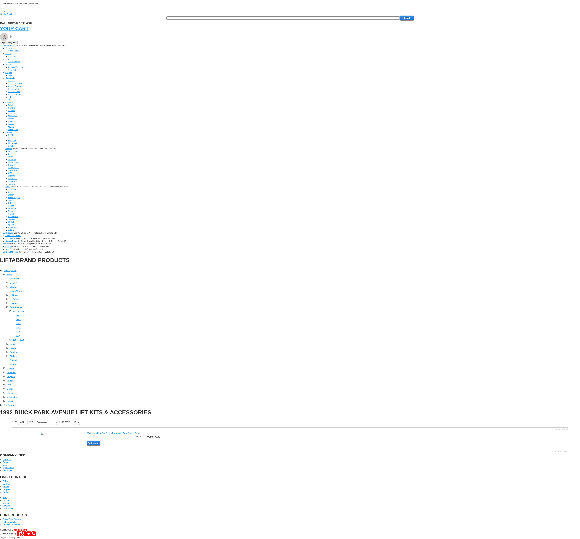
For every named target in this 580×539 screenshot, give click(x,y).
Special (11, 225)
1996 (18, 336)
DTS (10, 138)
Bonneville (12, 151)
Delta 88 (11, 81)
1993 (18, 323)
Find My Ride (8, 45)
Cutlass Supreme (15, 83)
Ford (7, 59)
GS (9, 203)
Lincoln (8, 54)
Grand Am (12, 160)
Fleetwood (12, 143)
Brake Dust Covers (13, 236)
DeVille (11, 135)
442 (9, 97)
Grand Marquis (14, 51)
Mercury (8, 48)
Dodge (8, 64)
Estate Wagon (14, 198)
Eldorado (12, 141)
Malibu (11, 127)
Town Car (12, 56)
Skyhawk (12, 219)
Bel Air (10, 105)
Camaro (11, 108)
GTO (10, 173)
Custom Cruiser (14, 94)
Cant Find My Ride (10, 252)
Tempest (11, 181)
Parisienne (12, 179)
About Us (7, 459)
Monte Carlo (13, 130)
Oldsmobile (10, 78)
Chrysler (8, 73)
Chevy (6, 486)
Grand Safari (13, 168)
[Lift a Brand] (6, 14)
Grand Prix (12, 165)
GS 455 (11, 206)
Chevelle (12, 113)
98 (9, 100)
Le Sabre (12, 208)
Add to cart (93, 443)
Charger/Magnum (15, 67)
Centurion (12, 189)
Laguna (11, 121)
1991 (18, 315)
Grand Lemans (14, 162)
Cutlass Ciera (13, 89)
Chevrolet (9, 102)
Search (407, 18)
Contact (8, 246)
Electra (11, 195)
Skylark (11, 222)
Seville (11, 146)
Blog (7, 249)
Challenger (12, 70)
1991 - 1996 (18, 311)
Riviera (11, 214)
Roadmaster (13, 217)
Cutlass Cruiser (14, 86)
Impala (11, 119)
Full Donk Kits (11, 238)
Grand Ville (12, 170)
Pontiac (8, 149)
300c (10, 75)
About (5, 244)
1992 (18, 319)
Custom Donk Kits (12, 241)
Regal (10, 211)
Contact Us (8, 462)
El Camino (12, 116)
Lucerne (14, 303)
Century (11, 192)
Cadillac (8, 132)
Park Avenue (13, 227)
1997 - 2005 (18, 340)
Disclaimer (8, 470)
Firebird (11, 157)
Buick (7, 187)
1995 (18, 331)
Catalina (11, 154)
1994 (18, 327)
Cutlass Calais (14, 92)
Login (2, 11)
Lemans (11, 176)
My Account (8, 467)
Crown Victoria (14, 62)
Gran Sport (12, 200)
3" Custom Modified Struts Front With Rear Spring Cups (113, 433)
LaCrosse (14, 295)
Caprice (11, 111)
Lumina (11, 124)
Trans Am (12, 184)
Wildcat (11, 230)
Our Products (8, 233)
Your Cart (14, 28)
